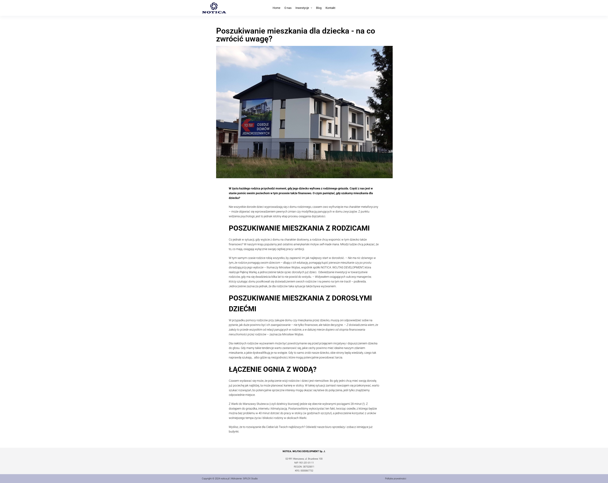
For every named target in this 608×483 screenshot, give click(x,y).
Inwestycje (302, 7)
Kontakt (330, 7)
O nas (287, 7)
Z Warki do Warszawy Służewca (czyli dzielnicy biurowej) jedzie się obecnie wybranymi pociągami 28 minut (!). (297, 403)
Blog (319, 7)
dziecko (304, 188)
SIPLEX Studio (250, 478)
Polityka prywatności (395, 478)
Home (276, 7)
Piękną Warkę (248, 272)
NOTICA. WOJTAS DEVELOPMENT (342, 267)
